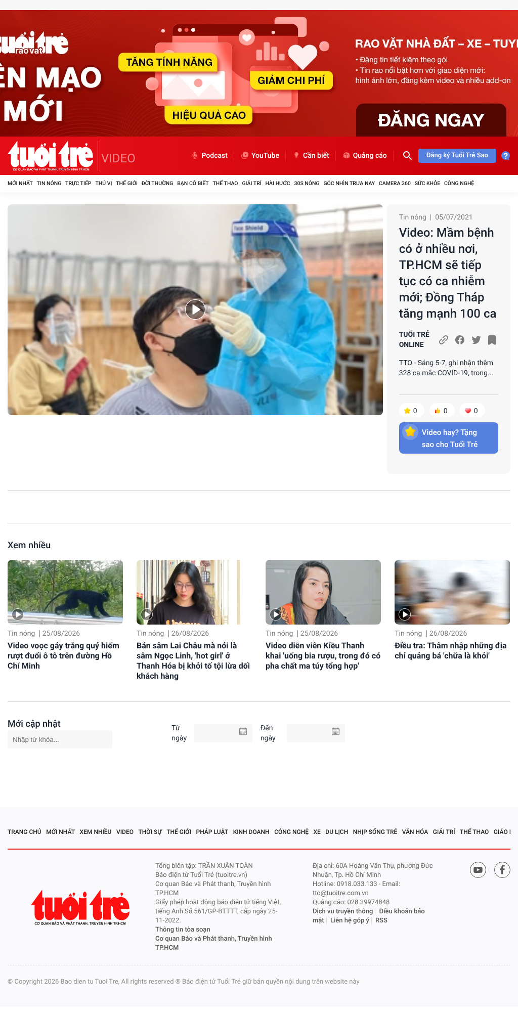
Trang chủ (24, 831)
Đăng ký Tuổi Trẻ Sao (457, 155)
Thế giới (127, 183)
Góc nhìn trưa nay (349, 183)
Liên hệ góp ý (349, 920)
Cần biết (316, 156)
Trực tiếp (78, 183)
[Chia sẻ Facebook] (460, 340)
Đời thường (158, 183)
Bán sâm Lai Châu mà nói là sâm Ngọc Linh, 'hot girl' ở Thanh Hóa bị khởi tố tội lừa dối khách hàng (193, 661)
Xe (316, 831)
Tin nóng (49, 183)
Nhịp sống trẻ (375, 831)
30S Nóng (306, 183)
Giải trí (251, 183)
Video (125, 831)
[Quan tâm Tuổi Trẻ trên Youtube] (478, 870)
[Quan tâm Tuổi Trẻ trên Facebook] (502, 870)
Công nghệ (459, 183)
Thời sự (150, 831)
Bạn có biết (192, 183)
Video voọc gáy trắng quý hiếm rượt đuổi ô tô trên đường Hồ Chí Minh (63, 656)
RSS (381, 920)
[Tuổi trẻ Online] (81, 907)
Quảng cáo (370, 156)
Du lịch (336, 831)
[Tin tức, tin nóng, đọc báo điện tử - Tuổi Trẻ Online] (53, 156)
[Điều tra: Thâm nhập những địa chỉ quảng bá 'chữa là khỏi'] (452, 592)
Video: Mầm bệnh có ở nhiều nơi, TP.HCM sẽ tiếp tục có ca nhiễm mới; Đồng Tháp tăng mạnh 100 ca (448, 273)
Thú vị (103, 183)
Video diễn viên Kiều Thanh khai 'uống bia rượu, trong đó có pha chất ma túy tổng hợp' (323, 656)
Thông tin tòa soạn (182, 930)
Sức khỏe (427, 183)
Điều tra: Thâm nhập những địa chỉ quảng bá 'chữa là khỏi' (450, 650)
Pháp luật (212, 831)
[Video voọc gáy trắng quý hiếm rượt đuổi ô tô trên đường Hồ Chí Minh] (65, 592)
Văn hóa (415, 831)
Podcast (214, 156)
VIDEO (118, 158)
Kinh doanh (251, 831)
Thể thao (225, 183)
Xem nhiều (29, 545)
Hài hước (278, 183)
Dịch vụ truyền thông (343, 911)
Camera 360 (395, 183)
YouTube (265, 156)
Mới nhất (20, 183)
